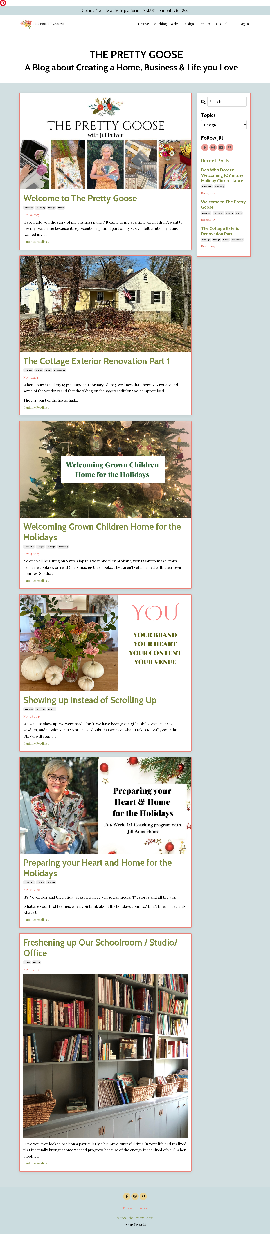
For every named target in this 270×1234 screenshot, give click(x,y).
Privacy (142, 1208)
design (51, 207)
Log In (244, 24)
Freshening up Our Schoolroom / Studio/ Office (100, 947)
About (229, 24)
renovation (59, 370)
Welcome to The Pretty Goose (80, 198)
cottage (28, 370)
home (61, 207)
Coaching (160, 24)
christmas (207, 186)
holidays (51, 546)
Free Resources (209, 24)
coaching (40, 207)
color (27, 962)
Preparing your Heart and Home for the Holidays (97, 868)
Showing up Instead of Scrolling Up (90, 700)
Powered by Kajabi (135, 1224)
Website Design (182, 24)
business (28, 207)
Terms (127, 1208)
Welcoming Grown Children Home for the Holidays (102, 531)
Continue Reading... (36, 242)
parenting (63, 546)
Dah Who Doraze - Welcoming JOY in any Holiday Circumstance (222, 175)
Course (143, 24)
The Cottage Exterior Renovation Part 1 (96, 361)
